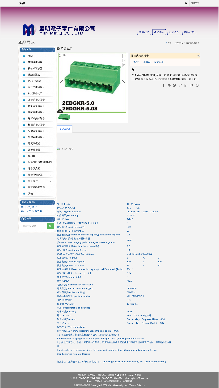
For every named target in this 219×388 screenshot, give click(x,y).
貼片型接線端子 (36, 87)
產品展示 (159, 32)
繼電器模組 (34, 143)
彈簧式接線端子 (36, 99)
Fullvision (140, 385)
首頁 (170, 43)
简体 (139, 375)
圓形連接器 (34, 149)
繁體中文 (195, 3)
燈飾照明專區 (35, 174)
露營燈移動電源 (36, 187)
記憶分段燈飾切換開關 (40, 162)
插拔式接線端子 (36, 112)
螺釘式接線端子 (36, 118)
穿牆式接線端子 (36, 130)
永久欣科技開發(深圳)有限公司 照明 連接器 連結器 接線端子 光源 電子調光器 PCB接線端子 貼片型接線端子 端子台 (164, 77)
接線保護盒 (34, 74)
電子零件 (33, 180)
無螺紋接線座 (35, 62)
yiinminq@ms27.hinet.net (137, 378)
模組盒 (31, 155)
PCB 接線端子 (35, 80)
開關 (30, 55)
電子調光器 (34, 168)
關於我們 (144, 32)
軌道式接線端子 (36, 105)
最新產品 (174, 32)
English (130, 375)
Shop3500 (129, 385)
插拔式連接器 (35, 68)
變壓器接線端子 (36, 137)
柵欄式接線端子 (36, 124)
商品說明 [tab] (65, 128)
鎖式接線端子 (35, 93)
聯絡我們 (189, 32)
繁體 (122, 375)
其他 (30, 193)
